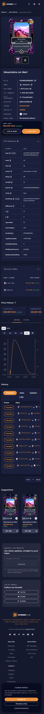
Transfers (10, 393)
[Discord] (14, 634)
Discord (22, 596)
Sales (22, 393)
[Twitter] (10, 634)
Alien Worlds (13, 12)
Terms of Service (17, 572)
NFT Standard (32, 646)
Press (11, 678)
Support (11, 674)
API (31, 657)
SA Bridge (11, 657)
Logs (21, 397)
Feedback (11, 670)
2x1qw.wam (23, 459)
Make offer (32, 131)
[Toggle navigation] (39, 4)
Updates (33, 393)
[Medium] (23, 634)
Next (38, 480)
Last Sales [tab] (26, 320)
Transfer (9, 407)
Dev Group (32, 653)
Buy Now (8, 531)
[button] (15, 302)
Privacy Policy (32, 693)
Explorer (4, 12)
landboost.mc (26, 407)
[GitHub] (32, 634)
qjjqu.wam (23, 446)
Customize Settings (21, 708)
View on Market (12, 131)
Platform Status (11, 661)
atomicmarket (25, 439)
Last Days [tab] (17, 320)
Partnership (11, 682)
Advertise (11, 646)
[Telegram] (19, 634)
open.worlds (25, 465)
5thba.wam (26, 420)
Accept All (21, 699)
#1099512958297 (26, 81)
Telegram (23, 601)
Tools (11, 653)
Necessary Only (21, 704)
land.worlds (24, 106)
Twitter (22, 592)
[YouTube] (28, 634)
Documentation (31, 650)
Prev (28, 480)
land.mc (26, 85)
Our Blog (11, 650)
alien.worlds (25, 102)
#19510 (22, 110)
